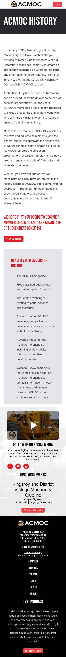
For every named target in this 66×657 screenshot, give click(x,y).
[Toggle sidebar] (5, 4)
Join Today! (35, 650)
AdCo (45, 555)
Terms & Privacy (33, 552)
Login (57, 4)
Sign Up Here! (13, 238)
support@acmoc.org (33, 546)
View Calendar (35, 510)
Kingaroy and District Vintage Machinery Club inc (33, 489)
